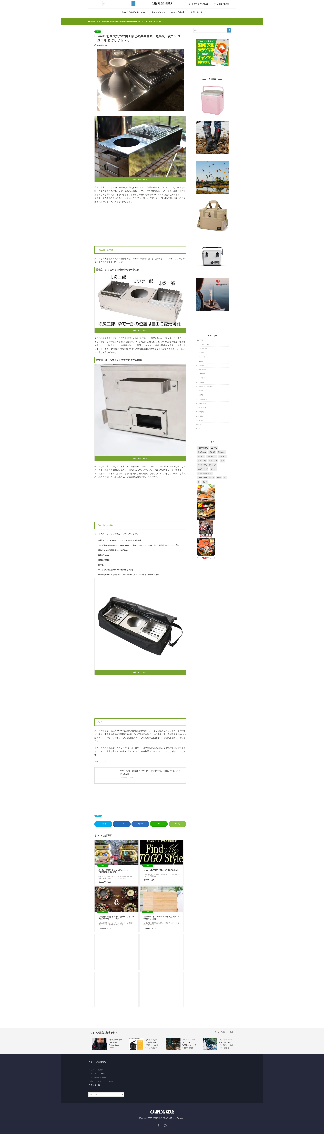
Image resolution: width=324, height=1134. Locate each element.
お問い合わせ (196, 12)
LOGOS (212, 452)
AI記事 (199, 340)
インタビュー (200, 357)
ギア (98, 815)
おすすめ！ (211, 456)
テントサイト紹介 (201, 399)
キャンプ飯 (213, 461)
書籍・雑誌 (200, 416)
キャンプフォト (158, 12)
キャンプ (200, 365)
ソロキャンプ (202, 469)
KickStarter (202, 452)
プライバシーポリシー (98, 1077)
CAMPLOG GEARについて (134, 12)
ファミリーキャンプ (205, 473)
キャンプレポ (201, 369)
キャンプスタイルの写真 (198, 4)
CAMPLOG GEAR (160, 1118)
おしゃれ (201, 456)
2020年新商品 (203, 448)
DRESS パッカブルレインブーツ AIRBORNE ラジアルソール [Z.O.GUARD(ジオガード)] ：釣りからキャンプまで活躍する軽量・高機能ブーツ (212, 157)
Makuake (221, 452)
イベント (200, 352)
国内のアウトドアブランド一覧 (101, 1081)
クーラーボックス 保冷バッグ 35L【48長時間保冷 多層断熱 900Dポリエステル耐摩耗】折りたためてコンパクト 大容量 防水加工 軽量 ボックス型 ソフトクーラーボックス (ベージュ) (212, 236)
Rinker (130, 777)
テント (213, 469)
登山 (198, 424)
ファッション (201, 407)
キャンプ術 (200, 382)
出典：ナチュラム (139, 179)
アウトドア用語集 (96, 1070)
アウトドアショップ (202, 344)
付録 (219, 478)
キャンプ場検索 (178, 12)
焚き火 (204, 482)
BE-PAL (214, 448)
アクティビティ (201, 348)
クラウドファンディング (204, 386)
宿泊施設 (200, 412)
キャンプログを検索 (221, 4)
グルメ (199, 390)
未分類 (199, 420)
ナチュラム (99, 761)
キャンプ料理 (201, 378)
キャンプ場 (200, 373)
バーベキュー (201, 403)
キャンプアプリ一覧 (97, 1074)
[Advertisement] (140, 224)
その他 (199, 395)
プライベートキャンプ (206, 478)
